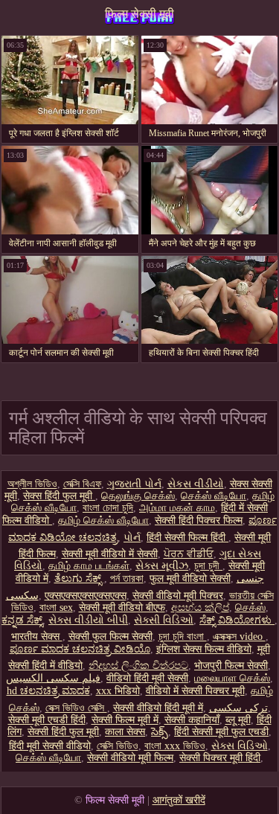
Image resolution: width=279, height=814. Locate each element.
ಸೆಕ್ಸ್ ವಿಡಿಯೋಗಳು (237, 620)
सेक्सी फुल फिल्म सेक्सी (110, 636)
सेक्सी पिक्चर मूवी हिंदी (219, 757)
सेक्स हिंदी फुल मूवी (59, 495)
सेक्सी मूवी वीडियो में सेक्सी (110, 554)
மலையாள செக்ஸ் (232, 678)
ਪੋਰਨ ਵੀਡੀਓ (189, 554)
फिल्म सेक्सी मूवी (139, 13)
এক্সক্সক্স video (239, 636)
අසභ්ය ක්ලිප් (200, 607)
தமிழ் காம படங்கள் (88, 565)
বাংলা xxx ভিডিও (174, 745)
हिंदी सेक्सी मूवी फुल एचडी (221, 731)
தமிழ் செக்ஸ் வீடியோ (103, 520)
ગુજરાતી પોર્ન (134, 484)
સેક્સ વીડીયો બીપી (88, 620)
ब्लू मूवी (238, 719)
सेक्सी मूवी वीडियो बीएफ (122, 607)
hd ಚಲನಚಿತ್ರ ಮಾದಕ (48, 690)
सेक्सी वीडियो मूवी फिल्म (130, 757)
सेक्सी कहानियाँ (191, 719)
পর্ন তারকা (127, 578)
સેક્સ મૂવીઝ (161, 565)
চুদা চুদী (208, 565)
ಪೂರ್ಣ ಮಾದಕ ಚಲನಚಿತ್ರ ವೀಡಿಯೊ (80, 649)
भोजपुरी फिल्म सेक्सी (231, 665)
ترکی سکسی (238, 708)
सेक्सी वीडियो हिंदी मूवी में (158, 708)
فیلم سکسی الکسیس (53, 678)
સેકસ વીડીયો (195, 484)
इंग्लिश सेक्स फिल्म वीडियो (203, 649)
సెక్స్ (159, 731)
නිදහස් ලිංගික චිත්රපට (138, 665)
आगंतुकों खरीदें (179, 800)
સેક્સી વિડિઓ (163, 620)
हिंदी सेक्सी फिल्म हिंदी (187, 537)
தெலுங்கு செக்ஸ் (138, 495)
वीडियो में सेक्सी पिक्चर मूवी (195, 690)
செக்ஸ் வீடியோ (213, 495)
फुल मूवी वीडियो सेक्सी (190, 578)
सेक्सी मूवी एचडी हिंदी (47, 719)
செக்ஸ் (250, 607)
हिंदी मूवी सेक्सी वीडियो (50, 745)
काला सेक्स (125, 731)
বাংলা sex (56, 607)
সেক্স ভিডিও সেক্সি (76, 708)
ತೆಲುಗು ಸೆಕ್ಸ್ (79, 578)
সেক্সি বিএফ (82, 484)
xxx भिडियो (118, 690)
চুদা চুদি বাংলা (182, 636)
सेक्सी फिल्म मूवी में (125, 719)
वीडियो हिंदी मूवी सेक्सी (147, 678)
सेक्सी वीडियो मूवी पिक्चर (177, 595)
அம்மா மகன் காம (177, 507)
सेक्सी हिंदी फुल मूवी (63, 731)
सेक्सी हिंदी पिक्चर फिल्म (199, 520)
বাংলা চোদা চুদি (108, 507)
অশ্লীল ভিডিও (32, 484)
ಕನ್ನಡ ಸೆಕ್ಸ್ (21, 620)
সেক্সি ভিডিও (117, 745)
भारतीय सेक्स (36, 636)
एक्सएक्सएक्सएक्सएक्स (85, 595)
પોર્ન (132, 537)
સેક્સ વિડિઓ (239, 745)
